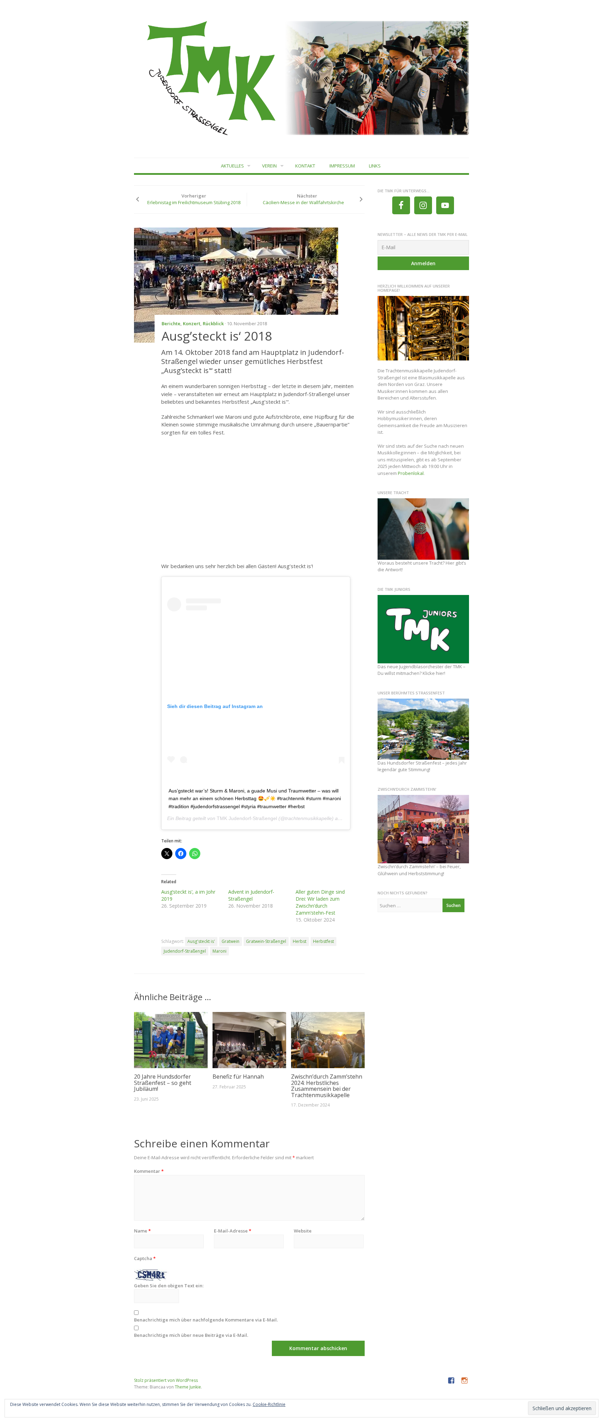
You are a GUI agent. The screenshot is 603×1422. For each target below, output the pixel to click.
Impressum (342, 166)
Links (375, 166)
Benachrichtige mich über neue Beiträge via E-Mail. (191, 1335)
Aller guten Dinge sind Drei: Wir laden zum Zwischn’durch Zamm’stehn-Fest (320, 902)
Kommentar (149, 1171)
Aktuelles (232, 166)
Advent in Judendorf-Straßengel (251, 895)
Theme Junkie (188, 1387)
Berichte (171, 323)
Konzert (191, 323)
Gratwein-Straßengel (266, 941)
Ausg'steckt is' (201, 941)
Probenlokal (411, 473)
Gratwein (230, 941)
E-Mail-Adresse (232, 1231)
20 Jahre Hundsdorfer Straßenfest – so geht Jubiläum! (162, 1083)
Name (142, 1231)
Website (303, 1231)
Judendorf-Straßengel (185, 951)
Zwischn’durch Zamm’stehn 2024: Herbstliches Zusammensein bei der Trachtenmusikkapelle (326, 1086)
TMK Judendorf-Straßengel (247, 818)
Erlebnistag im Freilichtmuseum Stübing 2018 (193, 202)
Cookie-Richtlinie (269, 1404)
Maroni (219, 951)
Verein (269, 166)
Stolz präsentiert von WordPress (166, 1380)
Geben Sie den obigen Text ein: (168, 1285)
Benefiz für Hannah (238, 1076)
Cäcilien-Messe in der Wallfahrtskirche (303, 202)
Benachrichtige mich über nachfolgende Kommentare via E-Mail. (206, 1320)
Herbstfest (323, 941)
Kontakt (305, 166)
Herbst (299, 941)
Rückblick (213, 323)
